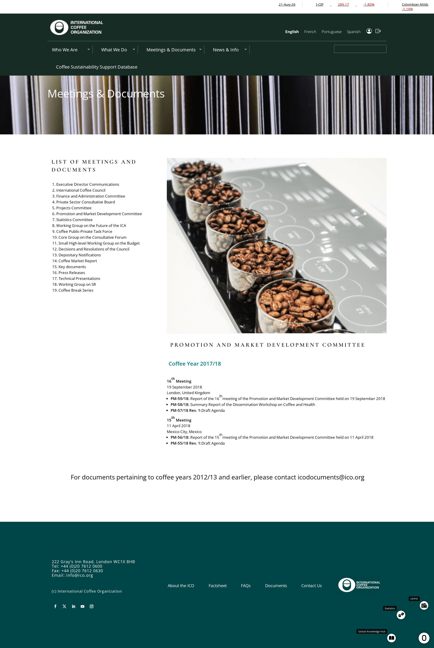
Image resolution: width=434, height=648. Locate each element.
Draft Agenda (213, 410)
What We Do (114, 50)
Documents (276, 585)
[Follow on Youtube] (82, 606)
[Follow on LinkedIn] (73, 606)
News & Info (226, 50)
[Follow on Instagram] (91, 606)
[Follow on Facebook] (55, 606)
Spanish (354, 31)
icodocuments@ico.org (331, 477)
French (310, 31)
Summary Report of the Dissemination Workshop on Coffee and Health (252, 404)
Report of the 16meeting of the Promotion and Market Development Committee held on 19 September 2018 (287, 398)
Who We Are (65, 50)
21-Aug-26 (259, 4)
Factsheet (218, 585)
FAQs (246, 585)
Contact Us (311, 585)
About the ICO (181, 585)
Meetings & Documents (171, 50)
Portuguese (332, 31)
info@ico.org (79, 575)
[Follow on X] (64, 606)
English (292, 31)
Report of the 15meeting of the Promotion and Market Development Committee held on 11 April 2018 (281, 437)
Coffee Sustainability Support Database (96, 67)
